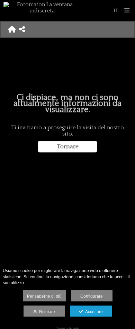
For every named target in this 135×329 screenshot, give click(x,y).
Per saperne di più (44, 296)
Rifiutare (46, 311)
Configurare (91, 296)
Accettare (93, 311)
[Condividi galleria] (22, 29)
